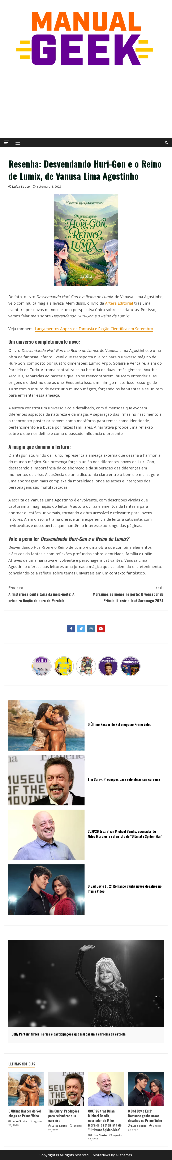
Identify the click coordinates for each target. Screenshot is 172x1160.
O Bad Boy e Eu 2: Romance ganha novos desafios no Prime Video (145, 1116)
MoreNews (101, 1155)
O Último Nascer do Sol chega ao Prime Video (24, 1113)
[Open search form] (166, 143)
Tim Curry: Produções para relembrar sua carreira (63, 1116)
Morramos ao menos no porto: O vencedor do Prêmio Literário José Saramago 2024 (128, 594)
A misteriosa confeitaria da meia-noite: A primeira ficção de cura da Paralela (41, 594)
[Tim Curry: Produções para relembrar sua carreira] (66, 1089)
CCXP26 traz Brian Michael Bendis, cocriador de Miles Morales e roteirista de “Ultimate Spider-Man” (104, 1120)
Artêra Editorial (119, 303)
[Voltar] (34, 666)
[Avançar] (138, 666)
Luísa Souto (21, 186)
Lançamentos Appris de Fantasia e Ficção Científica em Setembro (94, 328)
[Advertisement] (86, 102)
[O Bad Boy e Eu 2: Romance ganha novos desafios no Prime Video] (146, 1089)
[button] (6, 142)
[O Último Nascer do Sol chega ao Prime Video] (26, 1089)
